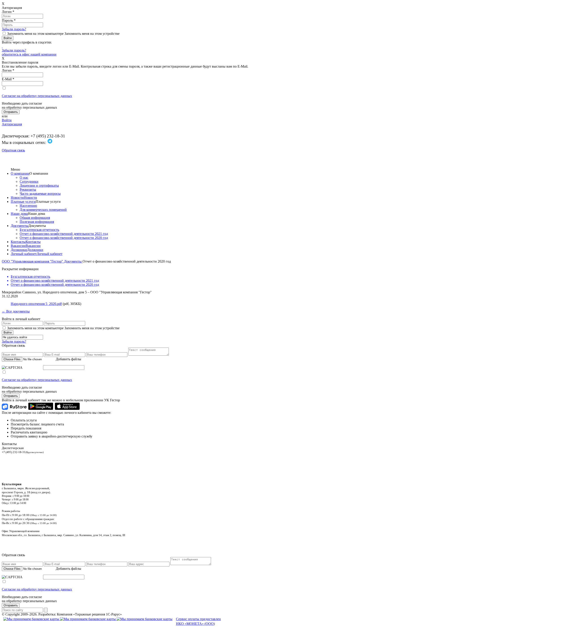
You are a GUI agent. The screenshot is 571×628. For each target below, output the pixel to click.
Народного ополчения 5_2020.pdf (36, 304)
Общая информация (35, 218)
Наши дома (19, 214)
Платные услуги (23, 201)
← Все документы (16, 311)
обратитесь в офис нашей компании (29, 54)
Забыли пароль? (14, 29)
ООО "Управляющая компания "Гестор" (33, 261)
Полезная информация (37, 222)
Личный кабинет (24, 254)
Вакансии (18, 246)
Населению (28, 205)
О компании (20, 173)
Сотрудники (29, 181)
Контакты (18, 242)
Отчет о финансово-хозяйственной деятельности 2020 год (64, 238)
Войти (7, 120)
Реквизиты (28, 189)
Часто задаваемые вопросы (40, 193)
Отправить (11, 396)
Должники (19, 250)
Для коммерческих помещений (43, 209)
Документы (19, 226)
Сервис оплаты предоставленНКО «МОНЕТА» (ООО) (198, 621)
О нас (24, 177)
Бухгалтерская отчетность (39, 230)
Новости (17, 197)
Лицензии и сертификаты (39, 185)
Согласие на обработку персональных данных (37, 96)
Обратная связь (13, 150)
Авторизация (12, 124)
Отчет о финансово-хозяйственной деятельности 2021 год (64, 234)
